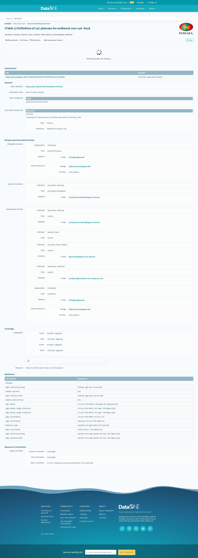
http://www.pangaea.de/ (80, 166)
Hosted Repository (46, 521)
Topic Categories (16, 98)
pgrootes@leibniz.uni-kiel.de (82, 257)
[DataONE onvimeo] (129, 528)
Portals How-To (87, 521)
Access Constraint (36, 451)
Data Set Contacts (15, 184)
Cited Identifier (16, 87)
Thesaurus (40, 129)
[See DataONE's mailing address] (150, 528)
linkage (63, 166)
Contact (102, 518)
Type (42, 123)
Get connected (126, 552)
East (42, 339)
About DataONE (106, 511)
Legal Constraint (16, 451)
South (41, 345)
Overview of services (46, 512)
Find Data (49, 534)
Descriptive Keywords (14, 110)
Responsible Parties (14, 209)
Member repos (66, 514)
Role (43, 151)
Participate (65, 511)
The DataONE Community (66, 522)
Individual (41, 185)
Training (83, 514)
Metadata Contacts (15, 144)
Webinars (84, 518)
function (62, 172)
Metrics (102, 514)
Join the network (68, 518)
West (42, 350)
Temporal (19, 368)
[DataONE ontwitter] (122, 528)
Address (41, 157)
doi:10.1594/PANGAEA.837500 (38, 24)
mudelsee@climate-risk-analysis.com (86, 278)
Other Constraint (37, 463)
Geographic (18, 333)
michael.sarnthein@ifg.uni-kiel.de (84, 197)
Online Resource (38, 166)
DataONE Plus (47, 516)
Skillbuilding (85, 511)
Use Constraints (37, 457)
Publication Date (16, 92)
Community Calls (68, 527)
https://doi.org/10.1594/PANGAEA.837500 (44, 87)
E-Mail (63, 157)
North (41, 333)
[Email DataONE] (136, 528)
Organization (39, 145)
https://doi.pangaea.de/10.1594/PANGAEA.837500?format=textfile (35, 77)
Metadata (18, 18)
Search (9, 18)
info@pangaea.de (76, 157)
